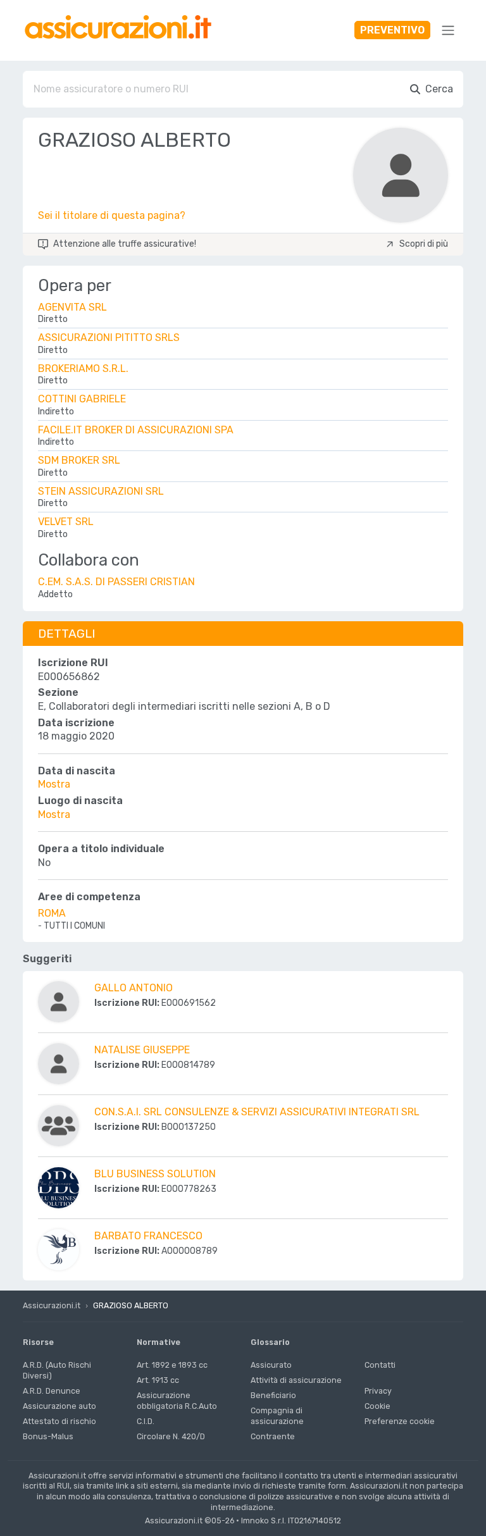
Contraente (273, 1436)
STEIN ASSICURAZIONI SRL (101, 491)
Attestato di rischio (59, 1421)
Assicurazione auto (59, 1406)
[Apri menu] (448, 30)
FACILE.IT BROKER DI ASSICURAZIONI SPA (136, 430)
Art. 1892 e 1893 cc (172, 1365)
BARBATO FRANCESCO (148, 1236)
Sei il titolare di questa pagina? (111, 215)
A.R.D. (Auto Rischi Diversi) (57, 1370)
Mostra (54, 784)
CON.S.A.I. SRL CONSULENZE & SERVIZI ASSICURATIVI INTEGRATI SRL (257, 1112)
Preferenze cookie (399, 1421)
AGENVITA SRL (72, 307)
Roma (52, 913)
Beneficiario (273, 1395)
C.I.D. (145, 1421)
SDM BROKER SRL (79, 460)
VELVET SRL (66, 522)
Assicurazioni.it (51, 1305)
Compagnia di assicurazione (277, 1416)
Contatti (380, 1365)
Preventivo (392, 30)
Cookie (377, 1406)
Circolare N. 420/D (171, 1436)
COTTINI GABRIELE (82, 399)
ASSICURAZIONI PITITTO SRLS (109, 337)
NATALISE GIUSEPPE (142, 1050)
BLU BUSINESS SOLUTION (155, 1174)
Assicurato (271, 1365)
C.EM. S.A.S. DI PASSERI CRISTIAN (116, 582)
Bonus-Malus (48, 1436)
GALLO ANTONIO (133, 988)
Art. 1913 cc (158, 1380)
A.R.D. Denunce (51, 1391)
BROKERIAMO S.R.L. (83, 368)
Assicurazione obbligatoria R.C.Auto (177, 1400)
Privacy (378, 1391)
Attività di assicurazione (296, 1380)
